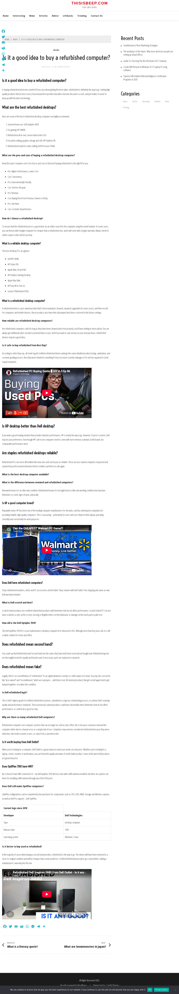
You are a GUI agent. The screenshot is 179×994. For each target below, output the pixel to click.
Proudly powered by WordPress (73, 985)
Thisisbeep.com (89, 3)
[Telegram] (3, 65)
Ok (150, 990)
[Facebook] (3, 31)
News (32, 15)
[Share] (3, 70)
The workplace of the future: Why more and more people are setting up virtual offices (148, 53)
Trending (82, 15)
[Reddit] (3, 48)
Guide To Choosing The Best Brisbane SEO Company (144, 61)
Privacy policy (161, 990)
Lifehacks (68, 15)
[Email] (3, 42)
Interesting (19, 15)
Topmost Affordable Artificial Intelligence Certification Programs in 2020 (144, 78)
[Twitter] (3, 37)
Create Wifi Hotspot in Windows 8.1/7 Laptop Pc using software (145, 68)
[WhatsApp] (3, 53)
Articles (43, 15)
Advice (55, 15)
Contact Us (97, 15)
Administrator (63, 66)
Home (6, 15)
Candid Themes (112, 985)
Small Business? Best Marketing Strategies (140, 45)
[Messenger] (3, 59)
